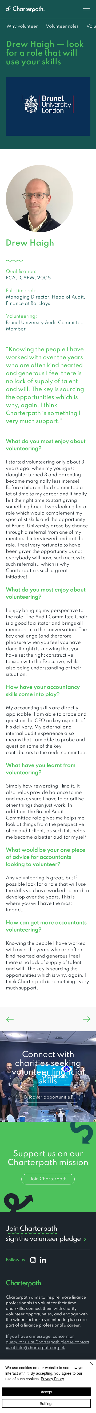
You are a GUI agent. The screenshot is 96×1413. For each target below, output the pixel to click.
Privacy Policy (52, 1378)
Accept (46, 1391)
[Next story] (70, 1019)
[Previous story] (27, 1019)
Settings (46, 1403)
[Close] (88, 1367)
